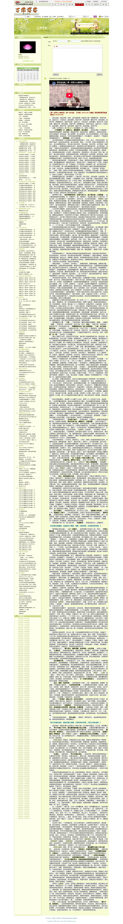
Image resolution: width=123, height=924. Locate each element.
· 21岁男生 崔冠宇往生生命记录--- (26, 364)
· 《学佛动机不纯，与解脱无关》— (27, 99)
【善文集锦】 (21, 424)
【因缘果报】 (21, 249)
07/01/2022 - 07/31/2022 (24, 693)
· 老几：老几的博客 (23, 122)
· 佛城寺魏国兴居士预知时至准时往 (27, 366)
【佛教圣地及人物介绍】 (24, 413)
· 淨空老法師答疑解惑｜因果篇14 (26, 247)
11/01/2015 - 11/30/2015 (24, 743)
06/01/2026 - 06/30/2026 (24, 620)
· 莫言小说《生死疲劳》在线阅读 (26, 384)
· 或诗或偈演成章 (22, 175)
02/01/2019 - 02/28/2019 (24, 717)
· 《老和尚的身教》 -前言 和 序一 (26, 239)
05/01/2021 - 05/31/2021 (24, 701)
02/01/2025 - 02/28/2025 (24, 639)
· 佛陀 (19, 226)
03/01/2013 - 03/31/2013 (24, 796)
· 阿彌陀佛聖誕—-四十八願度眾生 (26, 542)
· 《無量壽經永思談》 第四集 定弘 (26, 101)
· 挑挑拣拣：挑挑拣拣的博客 (25, 114)
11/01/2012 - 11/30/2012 (24, 803)
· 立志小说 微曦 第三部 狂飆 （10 (26, 494)
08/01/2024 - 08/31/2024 (24, 650)
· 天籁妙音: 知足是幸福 (24, 526)
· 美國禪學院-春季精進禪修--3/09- (26, 607)
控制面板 (46, 16)
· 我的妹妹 (21, 613)
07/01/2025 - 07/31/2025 (24, 629)
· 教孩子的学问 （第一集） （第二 (27, 457)
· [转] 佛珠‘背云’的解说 (24, 272)
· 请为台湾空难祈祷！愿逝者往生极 (27, 395)
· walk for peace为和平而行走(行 (26, 105)
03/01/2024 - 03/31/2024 (24, 657)
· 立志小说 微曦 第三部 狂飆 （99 (26, 499)
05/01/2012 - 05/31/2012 (24, 814)
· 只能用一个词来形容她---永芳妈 (26, 438)
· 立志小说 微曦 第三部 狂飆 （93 (26, 505)
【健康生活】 (21, 594)
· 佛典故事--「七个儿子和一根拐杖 (27, 347)
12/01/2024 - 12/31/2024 (24, 642)
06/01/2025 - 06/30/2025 (24, 631)
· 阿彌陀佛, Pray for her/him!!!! (25, 393)
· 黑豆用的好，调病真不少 (25, 474)
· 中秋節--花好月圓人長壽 (24, 237)
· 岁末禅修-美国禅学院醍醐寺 (25, 540)
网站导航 (69, 918)
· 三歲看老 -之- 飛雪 (23, 609)
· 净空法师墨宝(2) (22, 362)
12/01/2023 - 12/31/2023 (24, 662)
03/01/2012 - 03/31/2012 (24, 818)
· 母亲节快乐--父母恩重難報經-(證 (26, 309)
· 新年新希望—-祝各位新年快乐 (26, 251)
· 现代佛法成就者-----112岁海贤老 (26, 357)
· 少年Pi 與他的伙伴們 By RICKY (26, 372)
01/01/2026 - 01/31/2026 (24, 624)
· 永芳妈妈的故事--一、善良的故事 (27, 436)
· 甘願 (19, 303)
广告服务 (88, 1)
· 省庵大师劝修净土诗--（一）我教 (27, 177)
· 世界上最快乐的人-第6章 (24, 546)
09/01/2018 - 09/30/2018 (24, 725)
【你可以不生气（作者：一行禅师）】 (28, 386)
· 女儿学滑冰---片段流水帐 (25, 602)
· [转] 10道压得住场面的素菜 (25, 476)
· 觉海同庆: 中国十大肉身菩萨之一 (27, 355)
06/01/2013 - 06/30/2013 (24, 791)
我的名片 (21, 37)
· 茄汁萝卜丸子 (22, 486)
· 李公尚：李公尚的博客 (24, 132)
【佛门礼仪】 (21, 270)
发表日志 (38, 16)
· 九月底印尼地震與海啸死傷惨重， (27, 582)
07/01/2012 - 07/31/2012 (24, 811)
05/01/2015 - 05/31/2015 (24, 752)
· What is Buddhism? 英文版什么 (26, 447)
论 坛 (88, 4)
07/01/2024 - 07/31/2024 (24, 651)
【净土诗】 (21, 174)
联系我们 (96, 1)
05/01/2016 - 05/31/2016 (24, 734)
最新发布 (21, 93)
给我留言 (61, 16)
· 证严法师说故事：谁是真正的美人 (27, 328)
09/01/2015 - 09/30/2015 (24, 747)
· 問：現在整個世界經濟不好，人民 (27, 245)
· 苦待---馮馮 (21, 553)
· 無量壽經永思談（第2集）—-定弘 (27, 149)
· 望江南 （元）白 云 (24, 179)
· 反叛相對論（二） (23, 374)
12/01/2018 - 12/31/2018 (24, 721)
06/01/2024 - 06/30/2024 (24, 653)
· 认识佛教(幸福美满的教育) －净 (26, 185)
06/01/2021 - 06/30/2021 (24, 699)
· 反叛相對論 (21, 376)
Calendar (21, 64)
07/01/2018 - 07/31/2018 (24, 726)
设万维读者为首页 (43, 1)
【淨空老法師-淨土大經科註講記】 (27, 181)
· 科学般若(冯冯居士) (23, 571)
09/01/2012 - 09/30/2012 (24, 807)
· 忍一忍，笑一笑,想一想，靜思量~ (27, 301)
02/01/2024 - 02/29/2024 (24, 659)
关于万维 (104, 1)
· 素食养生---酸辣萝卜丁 (24, 484)
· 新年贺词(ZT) (22, 380)
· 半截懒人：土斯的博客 (24, 120)
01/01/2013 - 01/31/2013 (24, 800)
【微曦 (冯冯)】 (22, 488)
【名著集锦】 (21, 378)
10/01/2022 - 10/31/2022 (24, 688)
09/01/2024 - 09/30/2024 (24, 648)
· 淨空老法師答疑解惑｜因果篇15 (26, 260)
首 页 (54, 4)
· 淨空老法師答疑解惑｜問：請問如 (27, 256)
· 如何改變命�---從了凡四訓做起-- (27, 268)
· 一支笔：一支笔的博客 (24, 128)
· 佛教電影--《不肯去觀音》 (25, 459)
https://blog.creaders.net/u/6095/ (78, 33)
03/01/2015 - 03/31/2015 (24, 756)
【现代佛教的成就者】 (24, 349)
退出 (107, 16)
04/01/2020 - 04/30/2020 (24, 710)
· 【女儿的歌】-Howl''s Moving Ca (26, 206)
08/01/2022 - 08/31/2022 (24, 692)
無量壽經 (103, 460)
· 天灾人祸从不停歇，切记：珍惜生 (27, 584)
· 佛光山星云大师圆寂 (23, 351)
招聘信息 (64, 918)
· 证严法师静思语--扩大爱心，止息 (27, 316)
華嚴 (95, 673)
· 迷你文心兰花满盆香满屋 (25, 598)
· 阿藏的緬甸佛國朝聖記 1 (25, 218)
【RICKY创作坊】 (23, 368)
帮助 (102, 16)
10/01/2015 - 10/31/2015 (24, 745)
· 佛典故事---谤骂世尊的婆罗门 (26, 341)
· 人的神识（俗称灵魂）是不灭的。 (27, 401)
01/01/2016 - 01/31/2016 (24, 741)
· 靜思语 (20, 307)
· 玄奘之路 (21, 453)
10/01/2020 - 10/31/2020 (24, 708)
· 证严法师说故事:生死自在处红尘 (26, 320)
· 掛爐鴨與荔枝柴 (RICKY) (25, 370)
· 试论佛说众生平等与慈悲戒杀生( (26, 561)
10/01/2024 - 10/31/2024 (24, 646)
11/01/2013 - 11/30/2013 (24, 783)
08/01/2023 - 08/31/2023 (24, 670)
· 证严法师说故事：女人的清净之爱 (27, 330)
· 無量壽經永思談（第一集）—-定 (26, 150)
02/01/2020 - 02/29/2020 (24, 712)
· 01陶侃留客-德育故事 (24, 449)
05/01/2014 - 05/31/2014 (24, 774)
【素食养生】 (21, 467)
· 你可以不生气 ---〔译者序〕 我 (26, 389)
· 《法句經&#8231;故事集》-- (25, 339)
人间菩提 (42, 28)
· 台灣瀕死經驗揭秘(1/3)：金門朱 (26, 399)
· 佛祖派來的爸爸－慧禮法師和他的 (27, 451)
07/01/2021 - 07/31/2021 (24, 697)
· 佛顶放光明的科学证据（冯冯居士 (27, 569)
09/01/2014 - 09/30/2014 (24, 767)
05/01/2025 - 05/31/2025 (24, 633)
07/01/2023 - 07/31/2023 (24, 672)
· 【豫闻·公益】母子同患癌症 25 (26, 588)
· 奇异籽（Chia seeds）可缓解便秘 (26, 469)
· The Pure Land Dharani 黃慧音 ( (26, 522)
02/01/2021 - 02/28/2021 (24, 703)
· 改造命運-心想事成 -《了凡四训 (26, 154)
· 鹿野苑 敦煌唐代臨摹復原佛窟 (26, 415)
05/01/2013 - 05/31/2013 (24, 792)
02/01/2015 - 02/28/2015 (24, 758)
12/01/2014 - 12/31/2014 (24, 761)
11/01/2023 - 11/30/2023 (24, 664)
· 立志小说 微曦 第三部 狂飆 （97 (26, 501)
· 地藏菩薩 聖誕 (22, 224)
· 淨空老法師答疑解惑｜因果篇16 (26, 243)
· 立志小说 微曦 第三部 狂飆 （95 (26, 503)
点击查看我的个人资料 (28, 60)
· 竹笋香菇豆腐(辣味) (23, 470)
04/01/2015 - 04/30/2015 (24, 754)
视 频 (71, 4)
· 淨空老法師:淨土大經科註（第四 (26, 191)
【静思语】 (21, 297)
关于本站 (48, 918)
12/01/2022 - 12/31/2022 (24, 684)
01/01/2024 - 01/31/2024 (24, 661)
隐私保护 (75, 918)
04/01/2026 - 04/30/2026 (24, 622)
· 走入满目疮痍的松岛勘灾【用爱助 (27, 575)
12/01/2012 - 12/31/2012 (24, 802)
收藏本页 (93, 33)
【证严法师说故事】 (23, 318)
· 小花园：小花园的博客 (24, 118)
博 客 (79, 4)
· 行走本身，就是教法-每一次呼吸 (26, 103)
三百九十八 (70, 128)
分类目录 (21, 138)
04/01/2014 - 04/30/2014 (24, 776)
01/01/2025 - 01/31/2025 (24, 640)
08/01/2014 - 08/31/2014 (24, 769)
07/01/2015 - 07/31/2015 (24, 750)
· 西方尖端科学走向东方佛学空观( (26, 565)
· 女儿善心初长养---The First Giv (26, 592)
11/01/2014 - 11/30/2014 (24, 763)
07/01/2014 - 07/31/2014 (24, 770)
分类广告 (96, 4)
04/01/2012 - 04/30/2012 (24, 816)
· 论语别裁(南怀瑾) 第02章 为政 (26, 382)
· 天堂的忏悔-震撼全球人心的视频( (27, 465)
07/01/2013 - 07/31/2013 (24, 789)
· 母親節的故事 (22, 611)
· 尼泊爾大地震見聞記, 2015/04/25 (26, 214)
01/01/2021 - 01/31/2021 (24, 704)
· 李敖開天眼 (21, 455)
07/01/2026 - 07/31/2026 (24, 618)
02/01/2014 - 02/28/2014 (24, 780)
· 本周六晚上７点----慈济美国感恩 (26, 515)
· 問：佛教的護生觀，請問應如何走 (27, 258)
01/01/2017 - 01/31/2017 (24, 732)
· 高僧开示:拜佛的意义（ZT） (25, 274)
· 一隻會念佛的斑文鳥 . (24, 407)
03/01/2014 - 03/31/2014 (24, 778)
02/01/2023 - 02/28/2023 (24, 681)
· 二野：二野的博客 (23, 116)
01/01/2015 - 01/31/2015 (24, 759)
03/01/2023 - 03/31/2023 (24, 679)
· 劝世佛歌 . (21, 524)
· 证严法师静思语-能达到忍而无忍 (26, 314)
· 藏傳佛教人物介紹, (23, 418)
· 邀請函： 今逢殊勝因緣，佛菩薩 (26, 253)
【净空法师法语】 (22, 228)
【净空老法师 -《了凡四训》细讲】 (27, 152)
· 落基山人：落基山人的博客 (25, 112)
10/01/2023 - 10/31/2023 (24, 666)
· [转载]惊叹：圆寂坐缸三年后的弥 (27, 361)
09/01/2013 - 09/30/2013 (24, 785)
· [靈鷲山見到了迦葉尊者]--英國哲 (26, 434)
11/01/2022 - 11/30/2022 (24, 686)
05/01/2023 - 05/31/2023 (24, 675)
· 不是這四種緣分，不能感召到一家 (27, 264)
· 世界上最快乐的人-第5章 (24, 548)
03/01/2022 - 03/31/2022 (24, 695)
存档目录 (21, 616)
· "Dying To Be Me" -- (23, 403)
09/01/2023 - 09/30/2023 (24, 668)
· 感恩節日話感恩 (22, 590)
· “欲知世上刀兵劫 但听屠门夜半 (26, 409)
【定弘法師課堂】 (22, 141)
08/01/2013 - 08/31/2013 (24, 787)
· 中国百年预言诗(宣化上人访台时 (26, 411)
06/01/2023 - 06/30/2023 (24, 673)
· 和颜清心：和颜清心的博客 (25, 130)
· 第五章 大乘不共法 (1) (24, 283)
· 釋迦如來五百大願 (23, 210)
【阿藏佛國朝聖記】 (23, 212)
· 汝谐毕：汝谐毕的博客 (24, 135)
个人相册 (53, 16)
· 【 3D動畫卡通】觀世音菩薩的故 (27, 461)
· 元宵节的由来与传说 (23, 442)
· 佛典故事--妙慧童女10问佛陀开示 (27, 335)
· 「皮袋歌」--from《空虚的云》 (26, 557)
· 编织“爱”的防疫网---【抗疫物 (26, 578)
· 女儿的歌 (21, 513)
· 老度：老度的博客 (23, 126)
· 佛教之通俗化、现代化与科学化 (26, 567)
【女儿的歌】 (21, 202)
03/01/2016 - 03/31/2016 (24, 737)
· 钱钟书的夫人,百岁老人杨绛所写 (26, 397)
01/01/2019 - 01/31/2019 (24, 719)
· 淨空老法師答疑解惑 (23, 241)
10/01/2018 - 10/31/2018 (24, 723)
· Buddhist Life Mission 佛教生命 (26, 443)
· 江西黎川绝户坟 (22, 432)
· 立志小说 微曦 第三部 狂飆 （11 (26, 490)
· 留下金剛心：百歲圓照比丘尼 (26, 353)
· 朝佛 (19, 521)
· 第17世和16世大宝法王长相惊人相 (27, 416)
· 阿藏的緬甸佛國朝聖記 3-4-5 (26, 216)
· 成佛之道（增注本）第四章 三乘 (26, 285)
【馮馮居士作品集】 (23, 551)
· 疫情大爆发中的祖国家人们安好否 (27, 600)
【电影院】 (21, 445)
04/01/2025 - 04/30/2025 (24, 635)
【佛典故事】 (21, 332)
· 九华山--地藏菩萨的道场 (24, 422)
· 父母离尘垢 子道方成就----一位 (26, 426)
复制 (88, 33)
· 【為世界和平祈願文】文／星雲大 (27, 266)
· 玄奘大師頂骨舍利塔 (23, 420)
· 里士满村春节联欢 (23, 603)
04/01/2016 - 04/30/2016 (24, 736)
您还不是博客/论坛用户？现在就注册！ (91, 41)
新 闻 (62, 4)
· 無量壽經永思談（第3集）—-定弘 (27, 107)
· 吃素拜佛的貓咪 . (23, 405)
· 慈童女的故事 (22, 343)
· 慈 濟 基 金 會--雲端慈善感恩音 (26, 517)
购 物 (105, 4)
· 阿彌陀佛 (21, 222)
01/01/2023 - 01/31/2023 (24, 683)
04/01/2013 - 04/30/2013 (24, 794)
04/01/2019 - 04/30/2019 (24, 715)
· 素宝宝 (20, 480)
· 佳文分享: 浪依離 (23, 430)
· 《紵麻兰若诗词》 (23, 559)
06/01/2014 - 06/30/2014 (24, 772)
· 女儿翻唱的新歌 (22, 511)
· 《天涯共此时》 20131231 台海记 (27, 359)
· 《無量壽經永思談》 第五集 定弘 (26, 97)
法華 (103, 673)
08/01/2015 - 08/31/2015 (24, 748)
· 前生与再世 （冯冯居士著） (25, 555)
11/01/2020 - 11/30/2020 (24, 706)
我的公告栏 (22, 84)
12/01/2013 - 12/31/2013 (24, 781)
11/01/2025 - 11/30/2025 (24, 626)
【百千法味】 (21, 530)
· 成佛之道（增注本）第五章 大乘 (26, 278)
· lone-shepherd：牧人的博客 (25, 124)
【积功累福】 (21, 573)
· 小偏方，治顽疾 (22, 605)
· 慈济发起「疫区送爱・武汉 (25, 580)
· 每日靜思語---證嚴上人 (24, 310)
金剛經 (81, 429)
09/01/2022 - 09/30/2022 (24, 690)
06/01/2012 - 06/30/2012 (24, 813)
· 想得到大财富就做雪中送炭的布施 (27, 586)
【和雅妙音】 (21, 509)
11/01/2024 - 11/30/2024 (24, 644)
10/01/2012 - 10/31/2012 (24, 805)
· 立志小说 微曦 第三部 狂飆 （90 (26, 507)
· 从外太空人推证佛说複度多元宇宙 (27, 563)
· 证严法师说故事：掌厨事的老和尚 (27, 326)
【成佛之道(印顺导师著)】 (25, 276)
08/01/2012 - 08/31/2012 (24, 809)
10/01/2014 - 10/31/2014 (24, 765)
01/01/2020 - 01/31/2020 (24, 714)
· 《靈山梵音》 (22, 519)
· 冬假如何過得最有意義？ (25, 596)
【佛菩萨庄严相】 (22, 220)
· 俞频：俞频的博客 (23, 133)
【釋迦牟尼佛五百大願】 (24, 208)
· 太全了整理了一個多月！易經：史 (27, 440)
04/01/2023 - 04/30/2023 (24, 677)
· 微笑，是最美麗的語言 (24, 305)
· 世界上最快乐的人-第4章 (24, 549)
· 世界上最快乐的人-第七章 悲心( (26, 544)
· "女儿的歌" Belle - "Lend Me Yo (26, 204)
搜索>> (29, 16)
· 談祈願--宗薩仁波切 (23, 428)
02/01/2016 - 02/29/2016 (24, 739)
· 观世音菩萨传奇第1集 (24, 463)
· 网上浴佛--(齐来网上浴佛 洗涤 (26, 337)
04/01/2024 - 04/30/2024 (24, 655)
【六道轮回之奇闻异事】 (24, 391)
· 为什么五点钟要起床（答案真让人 (27, 472)
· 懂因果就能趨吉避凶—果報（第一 (27, 255)
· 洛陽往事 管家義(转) (23, 95)
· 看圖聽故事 (21, 334)
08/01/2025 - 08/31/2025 (24, 628)
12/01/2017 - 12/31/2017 (24, 730)
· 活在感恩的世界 (22, 528)
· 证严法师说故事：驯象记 (25, 324)
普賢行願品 (58, 740)
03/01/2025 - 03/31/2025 (24, 637)
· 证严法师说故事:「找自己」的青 (26, 322)
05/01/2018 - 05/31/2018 (24, 728)
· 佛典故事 (21, 345)
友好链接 (21, 110)
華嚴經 (100, 199)
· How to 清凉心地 (22, 299)
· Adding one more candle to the (25, 576)
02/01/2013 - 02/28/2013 (24, 798)
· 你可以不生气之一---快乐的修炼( (26, 388)
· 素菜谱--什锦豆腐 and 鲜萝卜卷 (26, 478)
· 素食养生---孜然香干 (23, 482)
